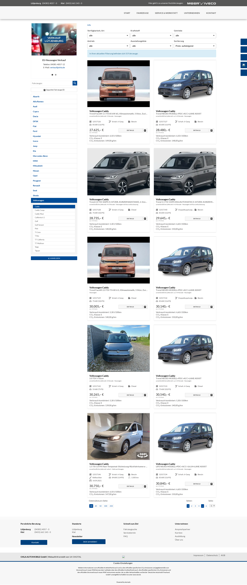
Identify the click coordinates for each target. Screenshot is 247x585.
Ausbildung (180, 536)
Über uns (179, 539)
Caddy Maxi (39, 214)
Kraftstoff (135, 30)
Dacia (35, 116)
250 (111, 506)
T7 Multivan (39, 243)
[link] (145, 130)
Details (130, 130)
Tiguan (37, 251)
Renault (36, 185)
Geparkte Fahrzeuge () (55, 90)
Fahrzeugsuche (130, 529)
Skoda (36, 195)
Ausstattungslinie (138, 41)
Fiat (34, 126)
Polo (36, 229)
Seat (35, 190)
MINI (35, 161)
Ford (35, 131)
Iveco (35, 141)
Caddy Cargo (40, 210)
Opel (35, 175)
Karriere (178, 532)
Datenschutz (212, 555)
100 (105, 506)
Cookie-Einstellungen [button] (123, 563)
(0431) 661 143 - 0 (74, 3)
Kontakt (35, 542)
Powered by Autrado (123, 582)
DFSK (35, 121)
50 (100, 506)
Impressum (198, 555)
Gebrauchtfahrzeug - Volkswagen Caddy (118, 455)
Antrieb (90, 41)
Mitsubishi (37, 165)
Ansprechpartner (182, 529)
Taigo (37, 247)
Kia (34, 151)
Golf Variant (39, 225)
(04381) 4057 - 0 (49, 3)
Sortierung (179, 41)
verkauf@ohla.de (57, 67)
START (127, 13)
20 (96, 506)
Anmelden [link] (55, 258)
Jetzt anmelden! (90, 541)
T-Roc (37, 236)
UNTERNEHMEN (192, 13)
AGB (223, 555)
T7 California (39, 240)
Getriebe (178, 30)
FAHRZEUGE (143, 13)
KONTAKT (211, 13)
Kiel (74, 532)
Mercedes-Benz (40, 156)
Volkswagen (38, 200)
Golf (36, 221)
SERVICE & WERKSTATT (166, 13)
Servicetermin (129, 532)
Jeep (35, 146)
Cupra (36, 111)
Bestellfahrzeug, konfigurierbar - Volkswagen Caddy (118, 102)
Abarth (36, 96)
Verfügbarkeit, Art (95, 30)
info (89, 25)
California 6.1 (40, 218)
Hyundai (37, 136)
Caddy (37, 207)
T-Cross (38, 232)
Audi (35, 106)
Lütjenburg (77, 529)
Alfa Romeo (38, 101)
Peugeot (37, 180)
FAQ (125, 536)
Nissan (36, 170)
